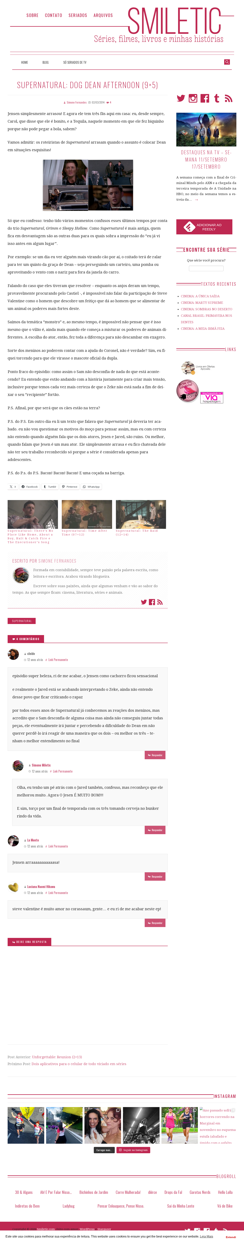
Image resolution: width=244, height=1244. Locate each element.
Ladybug (69, 1206)
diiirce (152, 1192)
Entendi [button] (231, 1237)
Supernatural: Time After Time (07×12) (84, 532)
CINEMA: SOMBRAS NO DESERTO (206, 309)
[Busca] (227, 61)
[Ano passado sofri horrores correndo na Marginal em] (218, 1125)
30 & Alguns (24, 1192)
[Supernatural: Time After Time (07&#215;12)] (87, 514)
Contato (53, 15)
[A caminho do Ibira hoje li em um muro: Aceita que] (179, 1125)
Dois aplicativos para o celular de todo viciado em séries (79, 1064)
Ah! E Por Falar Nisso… (56, 1192)
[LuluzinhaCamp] (188, 402)
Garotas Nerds (200, 1192)
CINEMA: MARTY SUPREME (202, 303)
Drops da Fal (173, 1192)
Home (24, 62)
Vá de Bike (225, 1206)
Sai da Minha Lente (180, 1206)
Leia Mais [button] (206, 1236)
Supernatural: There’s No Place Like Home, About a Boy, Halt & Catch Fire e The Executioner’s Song (30, 536)
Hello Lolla (225, 1192)
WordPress (87, 1229)
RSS (228, 100)
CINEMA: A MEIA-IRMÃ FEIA (203, 329)
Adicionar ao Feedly (209, 227)
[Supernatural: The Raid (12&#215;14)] (141, 514)
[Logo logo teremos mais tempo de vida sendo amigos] (102, 1125)
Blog (46, 62)
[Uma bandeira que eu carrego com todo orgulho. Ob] (64, 1125)
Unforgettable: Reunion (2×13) (57, 1057)
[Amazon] (197, 376)
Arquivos (103, 15)
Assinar (160, 602)
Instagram (193, 100)
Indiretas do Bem (27, 1206)
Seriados (78, 15)
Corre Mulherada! (128, 1192)
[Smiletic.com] (122, 31)
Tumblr (217, 100)
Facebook (152, 602)
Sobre (32, 15)
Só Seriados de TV (74, 62)
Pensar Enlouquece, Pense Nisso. (121, 1206)
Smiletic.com (46, 1229)
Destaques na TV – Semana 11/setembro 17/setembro (206, 159)
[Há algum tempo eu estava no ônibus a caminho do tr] (26, 1125)
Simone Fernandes (58, 561)
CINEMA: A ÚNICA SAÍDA (200, 296)
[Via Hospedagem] (211, 402)
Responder (157, 755)
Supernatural (22, 621)
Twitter (144, 602)
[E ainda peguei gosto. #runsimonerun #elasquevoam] (141, 1125)
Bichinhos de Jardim (93, 1192)
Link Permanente (58, 659)
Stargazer (104, 1229)
